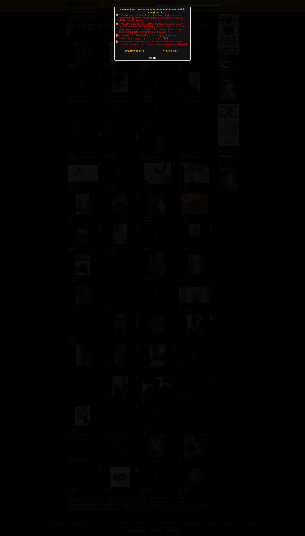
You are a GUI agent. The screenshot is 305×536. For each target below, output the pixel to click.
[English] (154, 58)
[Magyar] (150, 58)
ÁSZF (166, 38)
